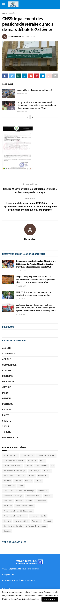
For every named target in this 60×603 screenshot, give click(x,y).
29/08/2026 (23, 93)
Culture (6, 370)
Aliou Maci (16, 36)
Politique (7, 404)
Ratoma (33, 516)
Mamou (47, 496)
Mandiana (8, 501)
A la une (6, 348)
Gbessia (20, 476)
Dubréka (47, 471)
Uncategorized (10, 437)
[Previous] (27, 117)
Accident (32, 461)
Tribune (6, 432)
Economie (7, 376)
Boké (42, 461)
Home (4, 13)
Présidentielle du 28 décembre (18, 511)
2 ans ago (21, 299)
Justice (6, 387)
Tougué (47, 521)
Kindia (38, 481)
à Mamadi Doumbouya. (36, 526)
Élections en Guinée (13, 526)
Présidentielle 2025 (24, 506)
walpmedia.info (15, 569)
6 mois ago (21, 286)
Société (12, 13)
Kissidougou (9, 486)
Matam (19, 501)
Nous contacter (28, 580)
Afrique (6, 359)
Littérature (42, 491)
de (52, 466)
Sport (5, 426)
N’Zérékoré (41, 501)
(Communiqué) (10, 455)
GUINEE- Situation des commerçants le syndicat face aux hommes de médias (33, 293)
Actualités (8, 353)
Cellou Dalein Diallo (13, 466)
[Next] (32, 117)
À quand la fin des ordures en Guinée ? (34, 90)
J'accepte (49, 599)
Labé (21, 486)
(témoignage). (27, 455)
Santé (5, 415)
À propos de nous (10, 580)
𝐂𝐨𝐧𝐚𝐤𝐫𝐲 (7, 531)
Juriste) (7, 481)
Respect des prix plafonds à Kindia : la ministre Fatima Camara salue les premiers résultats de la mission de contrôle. (35, 279)
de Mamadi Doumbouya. (15, 471)
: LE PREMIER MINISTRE (14, 461)
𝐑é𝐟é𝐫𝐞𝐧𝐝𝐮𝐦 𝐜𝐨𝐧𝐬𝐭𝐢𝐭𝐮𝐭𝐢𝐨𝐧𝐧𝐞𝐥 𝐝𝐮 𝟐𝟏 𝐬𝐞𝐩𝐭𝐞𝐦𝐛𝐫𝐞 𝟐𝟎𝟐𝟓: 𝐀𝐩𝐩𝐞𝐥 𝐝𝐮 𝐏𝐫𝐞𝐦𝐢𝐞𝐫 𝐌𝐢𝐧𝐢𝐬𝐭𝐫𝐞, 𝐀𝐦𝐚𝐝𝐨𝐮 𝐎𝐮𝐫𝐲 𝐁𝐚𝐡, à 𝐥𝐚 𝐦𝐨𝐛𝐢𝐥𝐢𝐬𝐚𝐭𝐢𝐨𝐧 (35, 264)
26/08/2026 (23, 111)
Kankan (28, 481)
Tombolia (36, 521)
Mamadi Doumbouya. (13, 496)
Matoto (29, 501)
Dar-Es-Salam (42, 466)
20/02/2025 (30, 36)
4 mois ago (21, 314)
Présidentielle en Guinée (15, 516)
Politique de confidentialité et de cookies (20, 599)
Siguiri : (7, 521)
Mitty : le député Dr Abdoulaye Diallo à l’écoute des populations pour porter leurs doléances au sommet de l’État (36, 105)
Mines (5, 393)
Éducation (8, 381)
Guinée (31, 476)
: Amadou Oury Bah (46, 455)
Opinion (6, 398)
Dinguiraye (34, 471)
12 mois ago (22, 270)
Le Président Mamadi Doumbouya (19, 491)
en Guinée (8, 476)
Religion (6, 409)
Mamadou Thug (34, 496)
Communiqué (9, 365)
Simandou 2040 (21, 521)
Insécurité (43, 476)
